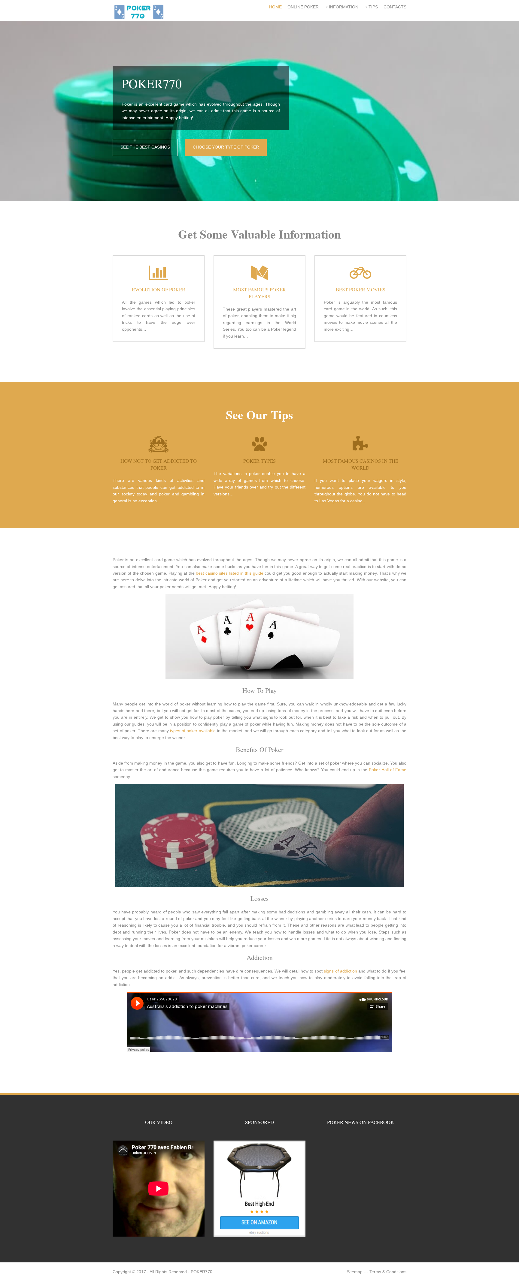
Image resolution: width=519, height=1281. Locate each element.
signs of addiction (340, 971)
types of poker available (193, 730)
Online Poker (303, 7)
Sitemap (355, 1271)
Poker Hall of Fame (387, 769)
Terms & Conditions (387, 1271)
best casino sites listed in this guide (229, 573)
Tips (373, 7)
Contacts (395, 7)
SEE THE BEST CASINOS (145, 147)
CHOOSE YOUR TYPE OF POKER (226, 147)
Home (275, 7)
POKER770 (201, 1271)
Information (343, 7)
